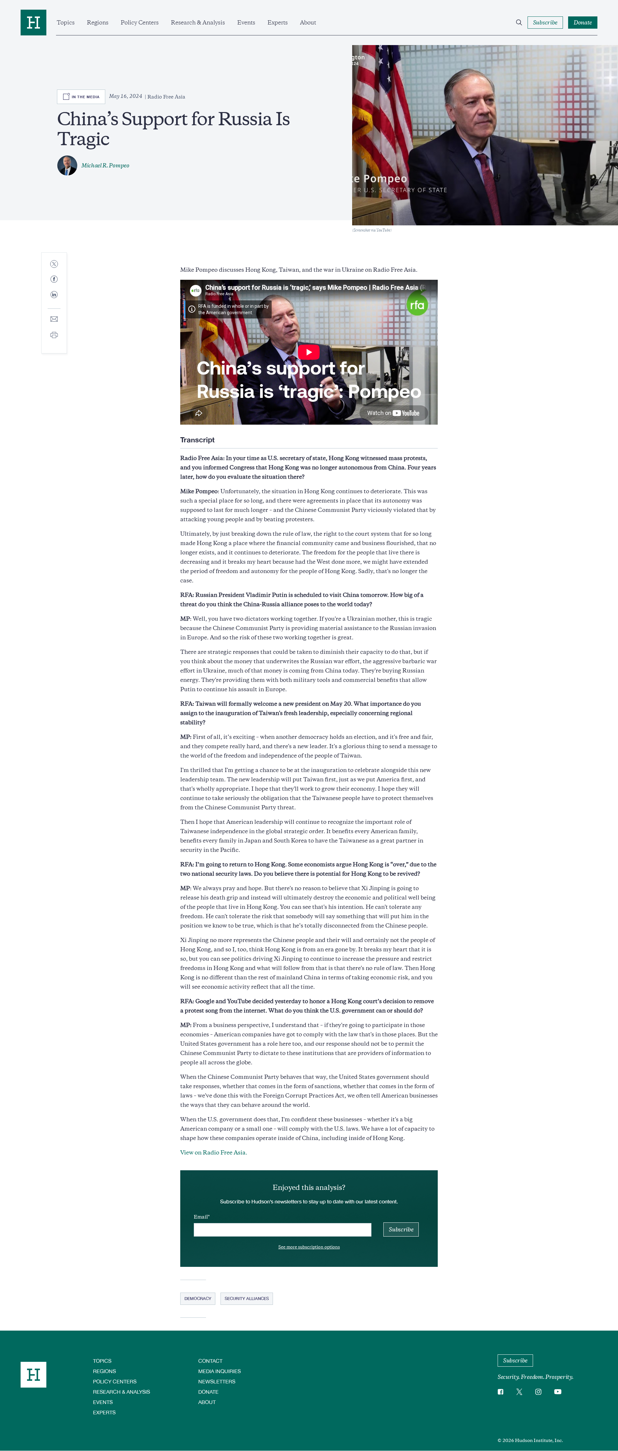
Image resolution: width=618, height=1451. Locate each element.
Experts (277, 22)
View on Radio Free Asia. (213, 1152)
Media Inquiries (219, 1371)
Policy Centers (140, 22)
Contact (210, 1361)
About (308, 22)
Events (246, 22)
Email (201, 1217)
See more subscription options (309, 1247)
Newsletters (216, 1381)
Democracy (197, 1298)
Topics (66, 22)
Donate (208, 1392)
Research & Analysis (198, 22)
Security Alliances (247, 1298)
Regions (97, 22)
